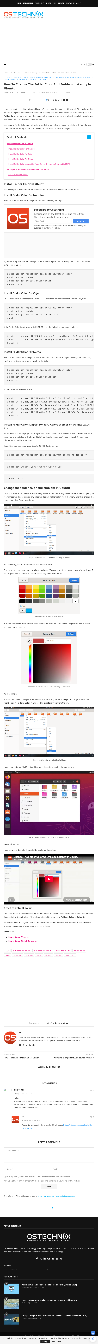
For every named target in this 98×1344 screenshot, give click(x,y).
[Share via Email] (67, 100)
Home (19, 3)
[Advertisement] (49, 41)
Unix (54, 3)
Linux (48, 3)
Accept (45, 1341)
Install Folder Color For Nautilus (21, 149)
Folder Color (79, 951)
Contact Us (70, 3)
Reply (92, 1090)
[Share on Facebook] (50, 100)
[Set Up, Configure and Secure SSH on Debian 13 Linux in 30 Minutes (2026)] (11, 1319)
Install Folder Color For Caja (20, 154)
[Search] (81, 64)
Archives (7, 1265)
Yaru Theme (70, 955)
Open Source (28, 3)
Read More (56, 1341)
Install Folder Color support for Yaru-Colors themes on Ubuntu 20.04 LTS (39, 164)
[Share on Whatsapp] (61, 100)
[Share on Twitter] (53, 100)
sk (12, 92)
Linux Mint (18, 955)
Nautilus (29, 955)
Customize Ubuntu (63, 951)
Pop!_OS (48, 955)
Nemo (39, 955)
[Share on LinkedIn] (56, 100)
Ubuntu (17, 73)
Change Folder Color (21, 951)
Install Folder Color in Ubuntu (20, 143)
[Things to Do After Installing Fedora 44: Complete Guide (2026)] (11, 1304)
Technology (39, 3)
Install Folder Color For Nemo (20, 159)
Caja (7, 951)
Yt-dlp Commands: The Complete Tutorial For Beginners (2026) (49, 1285)
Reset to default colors (18, 174)
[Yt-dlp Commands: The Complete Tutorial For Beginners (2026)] (11, 1289)
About (78, 3)
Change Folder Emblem (43, 951)
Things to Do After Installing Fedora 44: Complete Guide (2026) (49, 1300)
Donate (61, 3)
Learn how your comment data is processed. (57, 1196)
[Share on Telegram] (64, 100)
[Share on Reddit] (59, 100)
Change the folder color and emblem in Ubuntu (28, 169)
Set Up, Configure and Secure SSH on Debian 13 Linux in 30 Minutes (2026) (54, 1315)
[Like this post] (48, 100)
